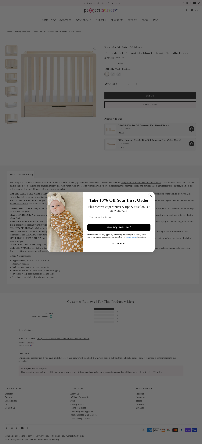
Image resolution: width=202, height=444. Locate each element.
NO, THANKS (118, 243)
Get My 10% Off (119, 227)
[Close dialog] (150, 195)
